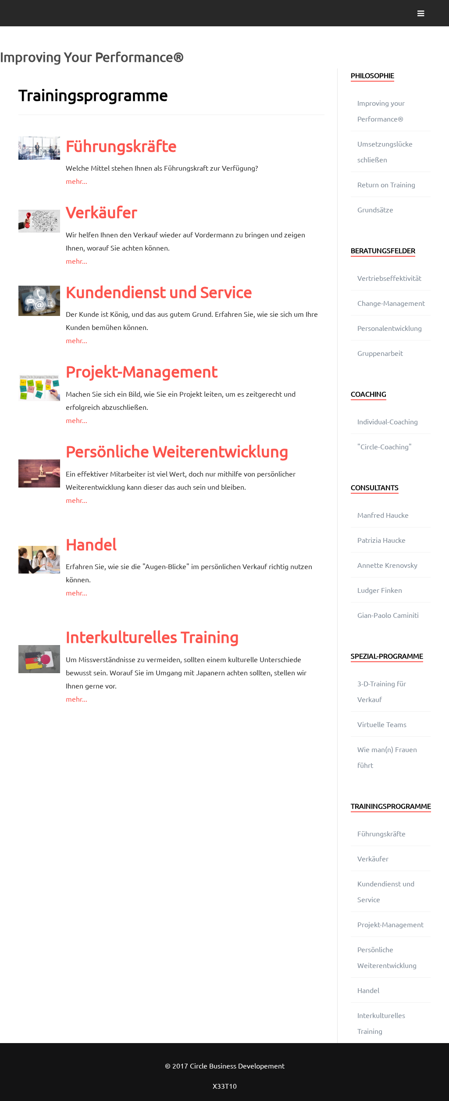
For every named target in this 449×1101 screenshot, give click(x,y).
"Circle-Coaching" (384, 446)
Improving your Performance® (381, 110)
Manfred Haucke (383, 514)
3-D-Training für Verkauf (381, 691)
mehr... (76, 180)
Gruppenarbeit (380, 352)
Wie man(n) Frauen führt (387, 757)
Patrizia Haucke (381, 539)
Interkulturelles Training (152, 636)
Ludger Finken (379, 589)
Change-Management (391, 302)
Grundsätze (375, 209)
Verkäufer (101, 211)
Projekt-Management (141, 371)
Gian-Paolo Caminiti (388, 614)
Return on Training (386, 184)
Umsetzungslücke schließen (385, 151)
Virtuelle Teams (381, 724)
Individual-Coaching (387, 421)
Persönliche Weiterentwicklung (177, 450)
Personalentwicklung (389, 327)
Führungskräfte (121, 145)
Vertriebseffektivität (389, 277)
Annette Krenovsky (387, 564)
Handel (91, 543)
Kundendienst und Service (159, 291)
